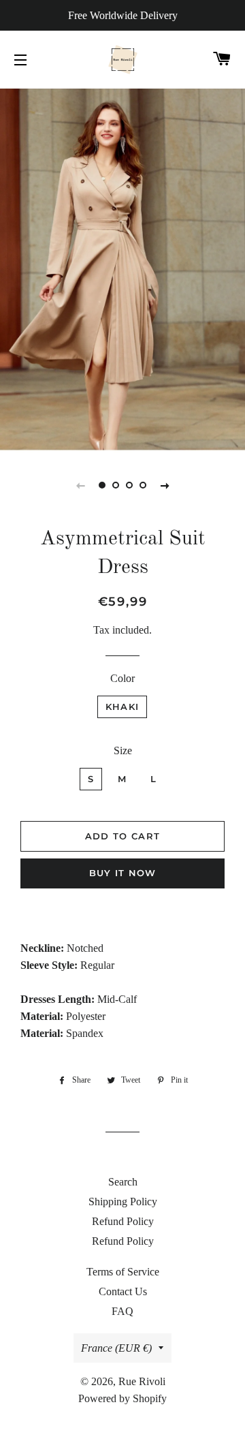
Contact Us (123, 1291)
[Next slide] (165, 485)
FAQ (122, 1311)
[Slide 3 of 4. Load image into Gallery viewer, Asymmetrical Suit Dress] (129, 485)
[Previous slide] (80, 485)
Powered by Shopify (122, 1398)
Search (122, 1182)
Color (122, 678)
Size (123, 750)
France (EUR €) (116, 1348)
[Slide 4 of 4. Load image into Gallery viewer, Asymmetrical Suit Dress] (143, 485)
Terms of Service (122, 1271)
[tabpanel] (122, 269)
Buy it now (123, 872)
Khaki (122, 706)
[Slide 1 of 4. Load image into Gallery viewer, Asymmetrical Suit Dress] (102, 485)
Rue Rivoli (141, 1381)
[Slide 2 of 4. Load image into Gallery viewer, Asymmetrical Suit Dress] (115, 485)
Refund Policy (123, 1221)
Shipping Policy (122, 1201)
